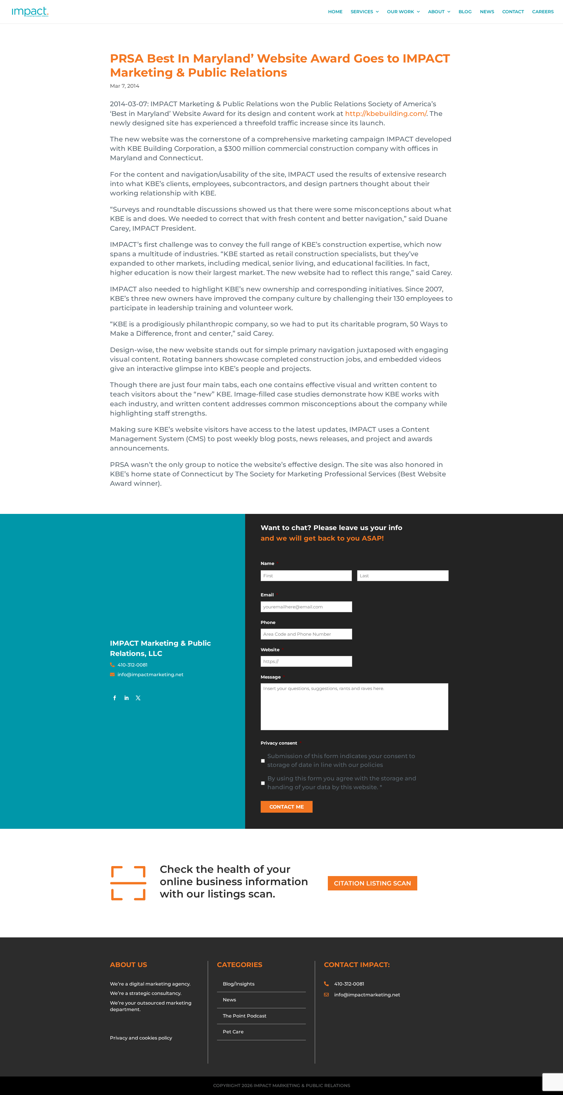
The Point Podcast (245, 1016)
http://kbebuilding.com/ (385, 113)
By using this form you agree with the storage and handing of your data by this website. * (341, 783)
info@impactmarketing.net (151, 674)
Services (362, 12)
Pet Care (233, 1032)
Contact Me (286, 807)
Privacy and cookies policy (141, 1038)
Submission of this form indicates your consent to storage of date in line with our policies (341, 760)
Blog (465, 12)
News (487, 12)
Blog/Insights (239, 984)
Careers (543, 12)
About (436, 12)
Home (335, 12)
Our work (400, 12)
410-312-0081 (132, 665)
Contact (513, 12)
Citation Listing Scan (372, 883)
